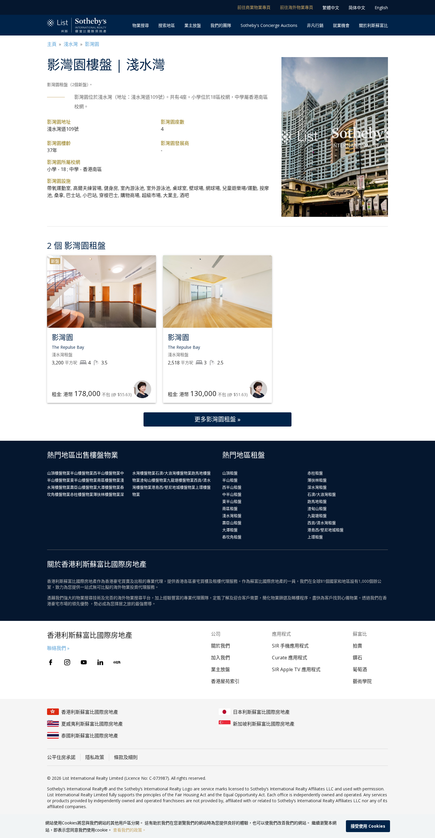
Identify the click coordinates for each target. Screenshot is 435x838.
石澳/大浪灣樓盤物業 (173, 473)
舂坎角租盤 (231, 537)
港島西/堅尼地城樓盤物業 (173, 487)
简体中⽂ (357, 7)
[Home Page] (76, 25)
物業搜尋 (140, 25)
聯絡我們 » (58, 648)
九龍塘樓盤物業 (180, 480)
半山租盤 (230, 480)
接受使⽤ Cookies (368, 826)
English (381, 7)
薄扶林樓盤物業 (106, 494)
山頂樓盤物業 (58, 473)
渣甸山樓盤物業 (153, 480)
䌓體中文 (331, 7)
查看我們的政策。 (129, 830)
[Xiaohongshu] (117, 662)
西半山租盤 (231, 487)
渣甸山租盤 (317, 508)
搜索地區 (166, 25)
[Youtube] (84, 662)
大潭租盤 (230, 529)
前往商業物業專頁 (253, 7)
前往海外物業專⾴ (296, 7)
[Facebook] (51, 662)
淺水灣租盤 (231, 515)
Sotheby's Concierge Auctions (269, 25)
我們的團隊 (220, 25)
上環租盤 (315, 537)
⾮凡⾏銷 (315, 25)
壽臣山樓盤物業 (83, 487)
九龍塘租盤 (317, 515)
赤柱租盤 (315, 473)
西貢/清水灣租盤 (321, 522)
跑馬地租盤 (317, 501)
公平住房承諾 (61, 757)
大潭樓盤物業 (108, 487)
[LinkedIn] (100, 662)
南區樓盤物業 (108, 480)
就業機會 (341, 25)
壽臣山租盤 (231, 522)
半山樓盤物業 (81, 473)
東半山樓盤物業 (83, 480)
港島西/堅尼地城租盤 (325, 529)
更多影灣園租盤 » (217, 419)
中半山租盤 (231, 494)
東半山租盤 (231, 501)
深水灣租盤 (317, 487)
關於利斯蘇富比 (373, 25)
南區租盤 (230, 508)
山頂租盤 (230, 473)
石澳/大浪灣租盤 (321, 494)
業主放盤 (192, 25)
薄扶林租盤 (317, 480)
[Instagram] (67, 662)
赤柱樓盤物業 (81, 494)
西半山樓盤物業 (106, 473)
